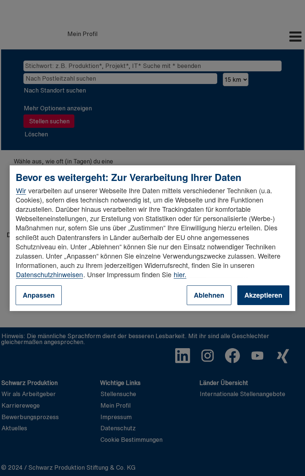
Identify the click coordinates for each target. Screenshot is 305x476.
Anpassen (39, 295)
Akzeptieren (263, 295)
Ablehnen (209, 295)
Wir (21, 190)
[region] (152, 238)
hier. (180, 274)
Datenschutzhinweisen (49, 274)
